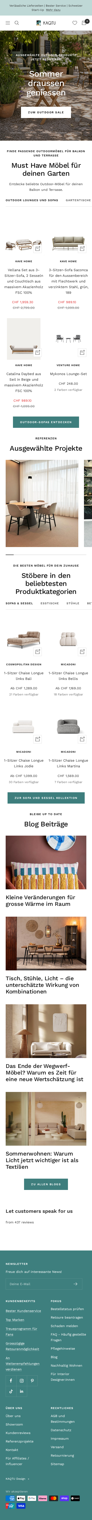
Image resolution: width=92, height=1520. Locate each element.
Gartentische (78, 200)
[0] (75, 23)
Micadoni (68, 664)
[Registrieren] (76, 1284)
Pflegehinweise (63, 1348)
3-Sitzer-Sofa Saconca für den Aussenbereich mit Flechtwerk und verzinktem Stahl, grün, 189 (68, 281)
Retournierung (62, 1455)
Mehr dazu (53, 10)
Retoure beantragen (67, 1317)
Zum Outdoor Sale (46, 112)
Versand (57, 1447)
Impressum (60, 1438)
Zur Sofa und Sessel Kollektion (46, 798)
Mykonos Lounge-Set (68, 374)
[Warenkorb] (84, 23)
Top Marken (15, 1320)
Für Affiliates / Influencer (17, 1461)
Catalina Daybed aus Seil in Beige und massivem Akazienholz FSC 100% (23, 382)
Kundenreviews (18, 1433)
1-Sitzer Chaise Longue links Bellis (68, 676)
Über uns (13, 1416)
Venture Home (68, 365)
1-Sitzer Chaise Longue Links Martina (68, 763)
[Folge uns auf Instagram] (21, 1380)
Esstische (50, 603)
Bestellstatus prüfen (67, 1309)
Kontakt (12, 1450)
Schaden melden (64, 1326)
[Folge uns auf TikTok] (11, 1391)
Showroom (14, 1424)
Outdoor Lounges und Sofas (32, 200)
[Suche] (17, 23)
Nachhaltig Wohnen (66, 1365)
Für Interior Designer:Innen (63, 1376)
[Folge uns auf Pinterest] (32, 1380)
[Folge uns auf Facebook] (11, 1380)
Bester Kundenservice (23, 1311)
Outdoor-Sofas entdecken (46, 422)
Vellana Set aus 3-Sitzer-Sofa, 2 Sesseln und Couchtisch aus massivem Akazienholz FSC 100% (23, 281)
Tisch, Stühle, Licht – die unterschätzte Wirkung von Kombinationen (42, 985)
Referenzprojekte (19, 1441)
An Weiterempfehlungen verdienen (23, 1363)
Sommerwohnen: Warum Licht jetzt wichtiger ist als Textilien (42, 1160)
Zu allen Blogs (46, 1184)
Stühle (73, 603)
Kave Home (23, 261)
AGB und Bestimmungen (63, 1418)
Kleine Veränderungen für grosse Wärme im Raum (40, 900)
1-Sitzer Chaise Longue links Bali (24, 676)
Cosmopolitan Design (24, 664)
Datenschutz (61, 1430)
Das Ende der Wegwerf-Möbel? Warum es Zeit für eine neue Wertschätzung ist (44, 1073)
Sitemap (57, 1464)
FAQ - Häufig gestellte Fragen (68, 1337)
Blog (54, 1357)
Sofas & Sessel (19, 603)
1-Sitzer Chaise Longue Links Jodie (24, 763)
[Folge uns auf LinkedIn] (21, 1391)
